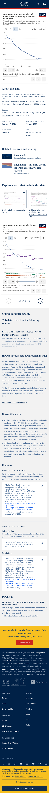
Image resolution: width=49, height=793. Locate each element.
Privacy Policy (20, 776)
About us (29, 698)
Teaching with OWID (10, 731)
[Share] (38, 79)
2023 (42, 70)
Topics (4, 698)
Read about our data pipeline (13, 402)
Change (33, 238)
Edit (39, 29)
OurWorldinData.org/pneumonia (13, 290)
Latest (4, 721)
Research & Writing (10, 743)
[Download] (33, 79)
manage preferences (35, 776)
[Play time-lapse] (5, 70)
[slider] (17, 70)
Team (28, 714)
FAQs (29, 674)
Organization (31, 704)
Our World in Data (25, 4)
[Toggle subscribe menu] (44, 4)
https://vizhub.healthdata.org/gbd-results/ (21, 616)
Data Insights (7, 709)
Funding (29, 709)
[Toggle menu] (4, 4)
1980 (12, 70)
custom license (8, 669)
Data (4, 704)
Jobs (27, 720)
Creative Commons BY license (16, 449)
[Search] (38, 4)
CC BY (5, 79)
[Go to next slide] (40, 301)
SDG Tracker (7, 726)
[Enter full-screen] (44, 79)
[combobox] (38, 4)
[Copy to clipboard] (39, 486)
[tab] (6, 29)
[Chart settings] (44, 238)
